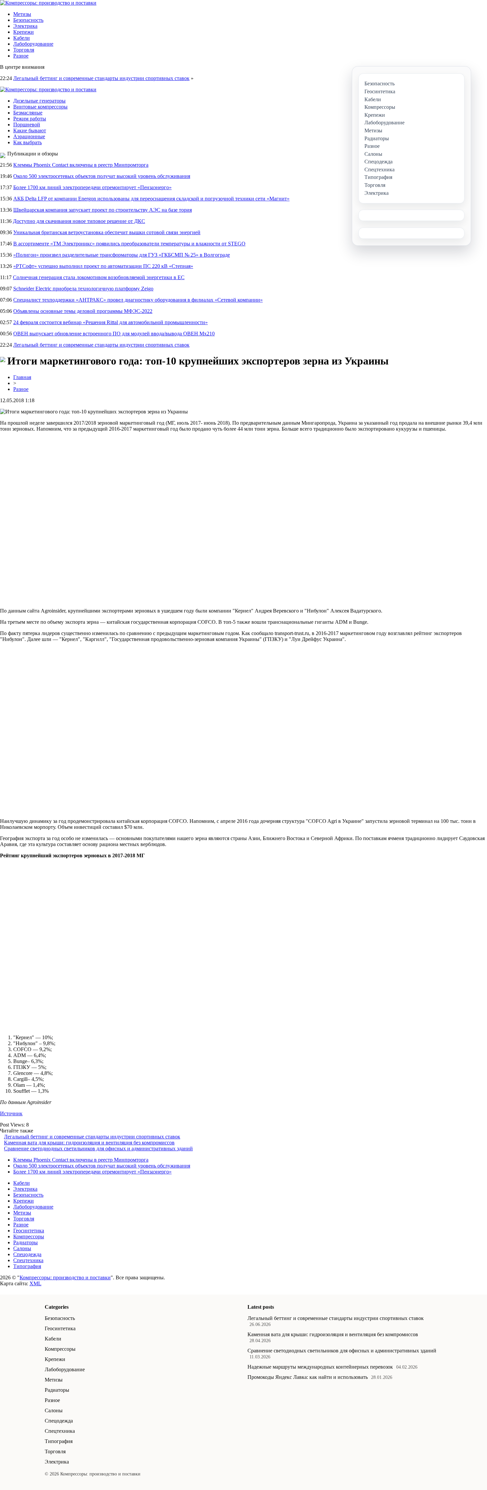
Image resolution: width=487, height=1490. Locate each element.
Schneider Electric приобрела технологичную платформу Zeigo (83, 288)
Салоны (22, 1248)
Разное (20, 56)
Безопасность (28, 20)
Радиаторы (25, 1242)
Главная (22, 377)
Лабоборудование (33, 44)
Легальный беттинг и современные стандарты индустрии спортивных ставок (101, 78)
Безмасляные (27, 112)
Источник (11, 1113)
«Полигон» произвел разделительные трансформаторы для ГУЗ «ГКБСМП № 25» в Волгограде (121, 255)
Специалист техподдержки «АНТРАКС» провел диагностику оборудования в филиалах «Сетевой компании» (138, 300)
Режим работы (29, 118)
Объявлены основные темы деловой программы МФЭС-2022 (82, 311)
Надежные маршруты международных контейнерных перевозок (320, 1367)
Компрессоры (28, 1236)
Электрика (25, 26)
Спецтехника (28, 1260)
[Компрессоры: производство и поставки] (48, 3)
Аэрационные (29, 136)
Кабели (21, 38)
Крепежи (23, 32)
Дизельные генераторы (39, 101)
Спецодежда (27, 1254)
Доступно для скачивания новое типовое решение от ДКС (79, 221)
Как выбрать (27, 142)
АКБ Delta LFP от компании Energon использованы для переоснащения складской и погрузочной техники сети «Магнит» (151, 198)
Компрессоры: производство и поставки (65, 1277)
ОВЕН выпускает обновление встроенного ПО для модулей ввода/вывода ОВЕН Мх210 (114, 333)
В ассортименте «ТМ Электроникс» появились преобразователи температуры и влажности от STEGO (129, 243)
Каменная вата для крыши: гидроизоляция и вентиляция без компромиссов (89, 1142)
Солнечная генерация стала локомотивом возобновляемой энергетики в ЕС (99, 277)
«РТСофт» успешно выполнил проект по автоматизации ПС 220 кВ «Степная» (103, 266)
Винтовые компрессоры (40, 106)
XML (35, 1283)
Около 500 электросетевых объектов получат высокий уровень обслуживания (101, 176)
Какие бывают (29, 130)
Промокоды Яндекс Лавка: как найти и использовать (307, 1377)
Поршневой (26, 124)
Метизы (22, 14)
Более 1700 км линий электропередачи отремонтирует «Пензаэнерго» (92, 187)
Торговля (23, 50)
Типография (27, 1266)
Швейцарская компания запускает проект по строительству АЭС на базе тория (102, 210)
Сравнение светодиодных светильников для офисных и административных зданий (98, 1148)
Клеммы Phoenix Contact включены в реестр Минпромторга (80, 165)
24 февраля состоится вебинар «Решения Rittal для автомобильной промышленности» (110, 322)
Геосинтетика (28, 1230)
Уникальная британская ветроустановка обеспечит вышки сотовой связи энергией (106, 232)
